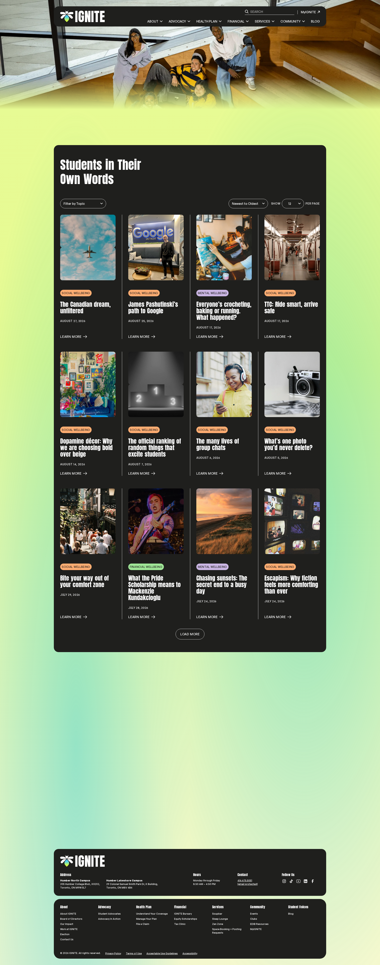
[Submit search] (247, 11)
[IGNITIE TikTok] (291, 881)
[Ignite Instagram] (284, 881)
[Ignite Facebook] (312, 881)
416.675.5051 (245, 880)
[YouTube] (298, 881)
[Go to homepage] (82, 861)
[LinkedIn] (305, 881)
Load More (190, 634)
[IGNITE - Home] (82, 16)
